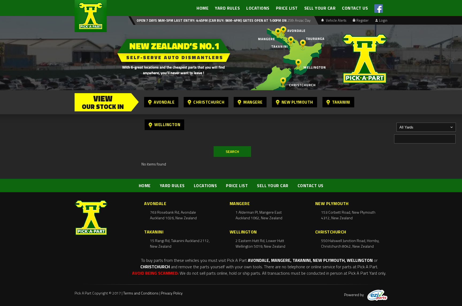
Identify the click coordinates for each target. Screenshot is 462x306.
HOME (203, 8)
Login (383, 20)
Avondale (164, 102)
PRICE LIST (287, 8)
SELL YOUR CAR (320, 8)
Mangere (253, 102)
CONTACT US (355, 8)
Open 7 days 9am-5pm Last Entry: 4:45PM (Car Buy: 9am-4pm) (189, 20)
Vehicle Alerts (335, 20)
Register (362, 20)
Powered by (354, 294)
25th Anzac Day (298, 20)
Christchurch (208, 102)
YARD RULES (227, 8)
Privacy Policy (172, 293)
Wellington (167, 125)
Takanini (341, 102)
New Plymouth (297, 102)
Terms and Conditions (141, 293)
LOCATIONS (258, 8)
